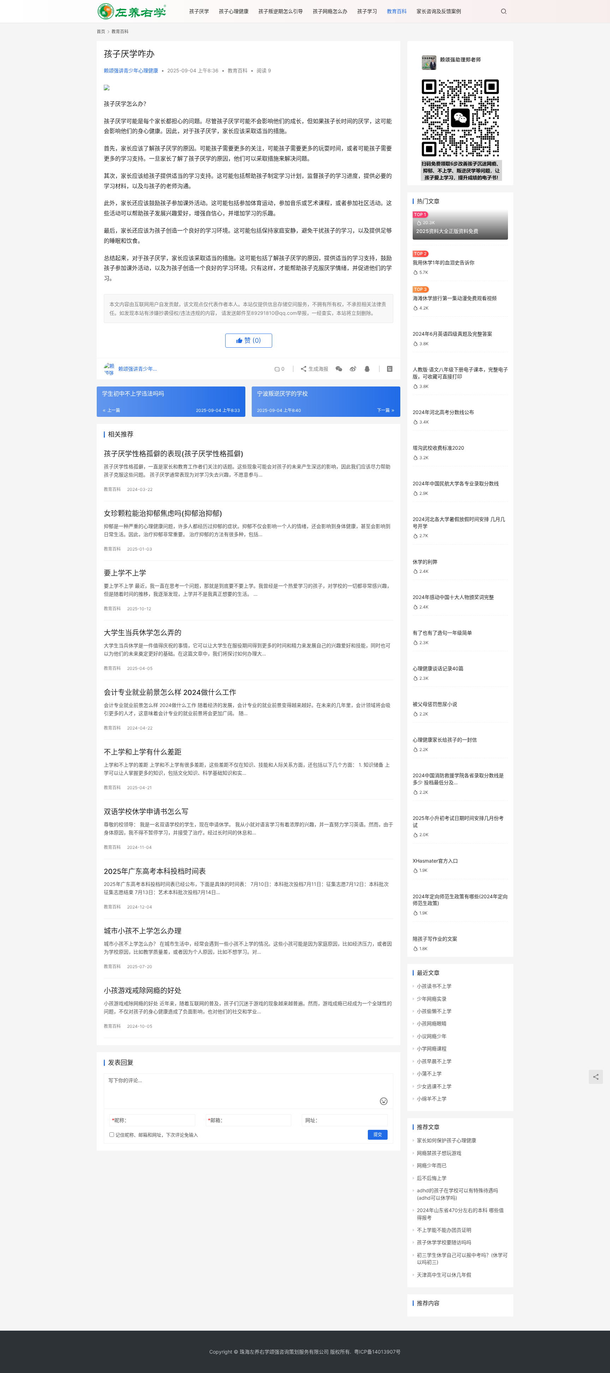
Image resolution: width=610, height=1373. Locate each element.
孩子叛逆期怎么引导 (280, 11)
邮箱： (216, 1120)
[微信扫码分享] (339, 368)
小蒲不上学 (429, 1074)
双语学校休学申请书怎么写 (146, 812)
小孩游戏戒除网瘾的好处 (142, 991)
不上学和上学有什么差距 (142, 752)
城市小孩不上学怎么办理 (142, 931)
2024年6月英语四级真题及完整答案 (452, 334)
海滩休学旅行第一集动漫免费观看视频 (455, 298)
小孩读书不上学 (434, 986)
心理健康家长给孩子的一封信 (445, 740)
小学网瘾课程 (432, 1048)
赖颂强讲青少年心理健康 (131, 70)
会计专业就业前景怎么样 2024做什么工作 (170, 692)
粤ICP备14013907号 (377, 1352)
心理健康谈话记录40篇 (438, 668)
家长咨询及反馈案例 (439, 11)
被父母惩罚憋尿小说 (435, 704)
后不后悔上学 (432, 1178)
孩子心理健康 (234, 11)
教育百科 (397, 11)
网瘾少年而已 (432, 1165)
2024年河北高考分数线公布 (443, 412)
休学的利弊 (425, 562)
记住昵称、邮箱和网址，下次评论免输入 (156, 1135)
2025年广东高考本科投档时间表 (155, 871)
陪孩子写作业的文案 (435, 939)
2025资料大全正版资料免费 (447, 231)
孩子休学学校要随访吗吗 (444, 1242)
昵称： (120, 1120)
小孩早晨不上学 (434, 1061)
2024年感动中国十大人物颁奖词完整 (453, 597)
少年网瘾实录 (432, 999)
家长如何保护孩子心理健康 (446, 1140)
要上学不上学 (125, 573)
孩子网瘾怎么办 (330, 11)
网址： (312, 1120)
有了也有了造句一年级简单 (442, 633)
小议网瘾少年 (432, 1036)
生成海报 (317, 369)
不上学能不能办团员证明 (444, 1230)
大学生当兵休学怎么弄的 (142, 633)
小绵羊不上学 (432, 1099)
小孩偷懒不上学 (434, 1011)
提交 (377, 1134)
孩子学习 (367, 11)
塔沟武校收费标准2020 (438, 448)
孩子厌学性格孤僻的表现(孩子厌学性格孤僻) (174, 454)
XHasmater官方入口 (435, 861)
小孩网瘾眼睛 (432, 1023)
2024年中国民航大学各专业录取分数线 (456, 483)
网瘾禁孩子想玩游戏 (439, 1153)
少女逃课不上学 (434, 1086)
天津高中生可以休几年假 (444, 1275)
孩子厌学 (199, 11)
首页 (101, 31)
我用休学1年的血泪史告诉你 (443, 262)
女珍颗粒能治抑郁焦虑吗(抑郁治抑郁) (163, 513)
